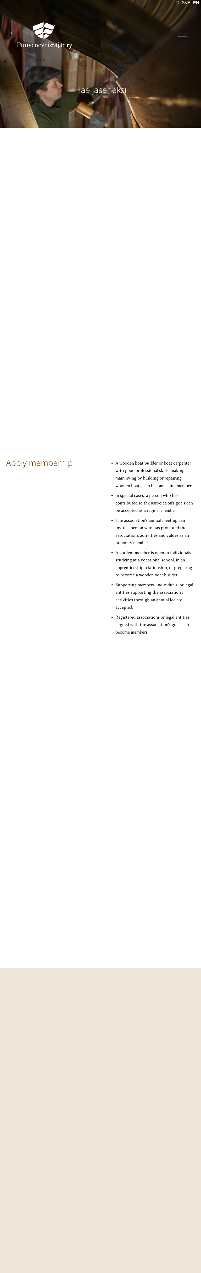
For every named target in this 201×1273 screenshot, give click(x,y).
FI (177, 3)
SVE (186, 3)
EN (196, 3)
